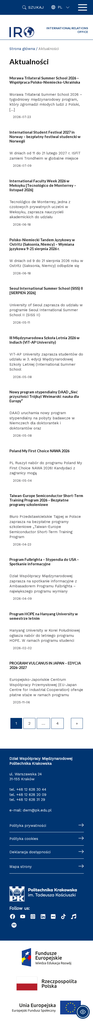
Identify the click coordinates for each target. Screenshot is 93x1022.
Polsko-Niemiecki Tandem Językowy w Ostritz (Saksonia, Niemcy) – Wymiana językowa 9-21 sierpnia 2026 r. (42, 244)
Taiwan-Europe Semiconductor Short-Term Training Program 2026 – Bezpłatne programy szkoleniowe (46, 500)
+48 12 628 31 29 (30, 799)
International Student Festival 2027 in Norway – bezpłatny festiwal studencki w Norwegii (45, 136)
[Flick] (53, 916)
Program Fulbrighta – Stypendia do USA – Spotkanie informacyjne (44, 561)
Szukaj (36, 7)
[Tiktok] (63, 916)
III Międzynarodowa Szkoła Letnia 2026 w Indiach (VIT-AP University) (44, 340)
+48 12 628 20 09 (31, 794)
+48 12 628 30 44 (31, 789)
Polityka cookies (23, 838)
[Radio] (73, 916)
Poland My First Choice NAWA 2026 (39, 451)
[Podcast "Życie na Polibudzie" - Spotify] (14, 925)
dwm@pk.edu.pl (37, 810)
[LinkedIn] (43, 916)
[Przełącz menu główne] (82, 7)
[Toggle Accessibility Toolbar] (82, 1011)
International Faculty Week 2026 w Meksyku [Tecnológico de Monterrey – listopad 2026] (42, 185)
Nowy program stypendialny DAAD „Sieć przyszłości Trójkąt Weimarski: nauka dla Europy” (44, 396)
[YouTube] (23, 916)
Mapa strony (20, 866)
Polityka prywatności (27, 825)
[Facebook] (12, 916)
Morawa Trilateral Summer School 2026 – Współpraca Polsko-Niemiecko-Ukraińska (44, 80)
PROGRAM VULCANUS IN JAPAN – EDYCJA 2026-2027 (45, 665)
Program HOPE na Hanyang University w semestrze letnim (43, 616)
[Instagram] (33, 916)
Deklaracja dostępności (30, 852)
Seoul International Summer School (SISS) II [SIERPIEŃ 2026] (46, 290)
